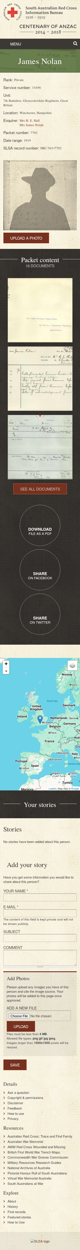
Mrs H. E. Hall (30, 120)
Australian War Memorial (25, 1141)
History (13, 1206)
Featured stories (19, 1217)
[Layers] (72, 665)
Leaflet (52, 788)
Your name (15, 891)
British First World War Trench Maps (34, 1152)
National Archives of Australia (29, 1168)
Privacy (13, 1118)
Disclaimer (15, 1103)
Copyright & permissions (25, 1097)
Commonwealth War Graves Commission (38, 1157)
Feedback (15, 1108)
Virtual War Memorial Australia (29, 1178)
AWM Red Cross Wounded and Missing (36, 1147)
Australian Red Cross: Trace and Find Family (40, 1136)
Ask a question (18, 1092)
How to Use (16, 1222)
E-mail (10, 906)
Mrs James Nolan (32, 125)
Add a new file (22, 1008)
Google (75, 788)
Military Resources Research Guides (34, 1162)
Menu (15, 44)
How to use (16, 1113)
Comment (12, 947)
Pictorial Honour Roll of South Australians (37, 1173)
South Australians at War (25, 1183)
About (12, 1201)
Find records (17, 1212)
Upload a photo (26, 238)
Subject (11, 931)
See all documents (40, 489)
